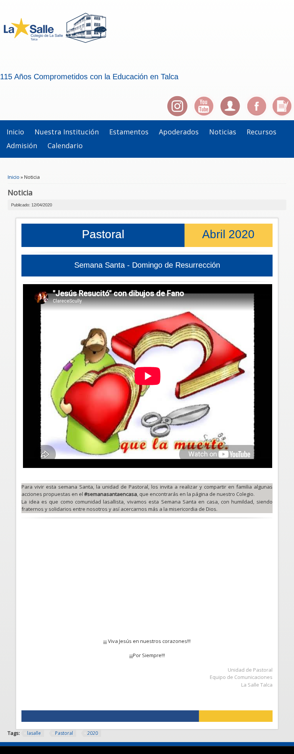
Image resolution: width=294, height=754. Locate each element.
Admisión (22, 145)
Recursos (261, 131)
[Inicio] (61, 49)
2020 (92, 733)
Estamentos (129, 131)
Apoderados (179, 131)
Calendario (65, 145)
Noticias (222, 131)
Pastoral (64, 733)
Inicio (15, 131)
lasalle (34, 733)
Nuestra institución (66, 131)
